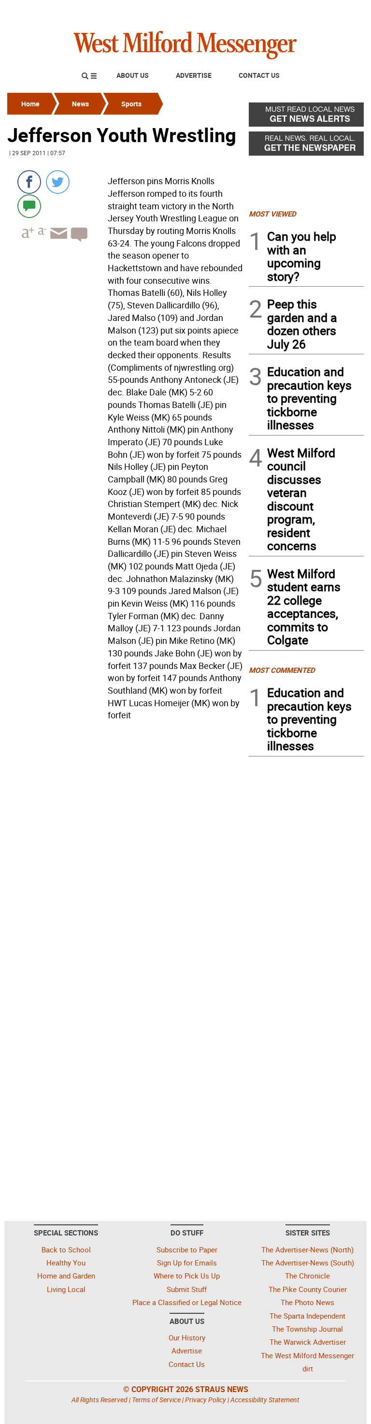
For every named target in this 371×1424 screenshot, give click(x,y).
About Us (132, 75)
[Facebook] (29, 182)
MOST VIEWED (272, 213)
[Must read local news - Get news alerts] (306, 116)
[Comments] (29, 206)
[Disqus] (125, 847)
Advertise (194, 75)
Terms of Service (156, 1399)
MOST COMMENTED (282, 670)
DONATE (340, 11)
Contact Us (259, 75)
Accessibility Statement (265, 1399)
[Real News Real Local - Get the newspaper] (306, 145)
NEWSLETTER (286, 11)
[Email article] (57, 242)
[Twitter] (58, 182)
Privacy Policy (205, 1399)
